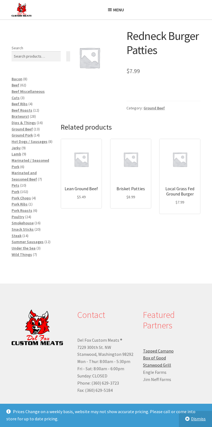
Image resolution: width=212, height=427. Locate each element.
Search (17, 47)
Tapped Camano (158, 351)
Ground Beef (154, 108)
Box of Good (154, 358)
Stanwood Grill (157, 365)
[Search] (68, 56)
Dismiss (198, 418)
